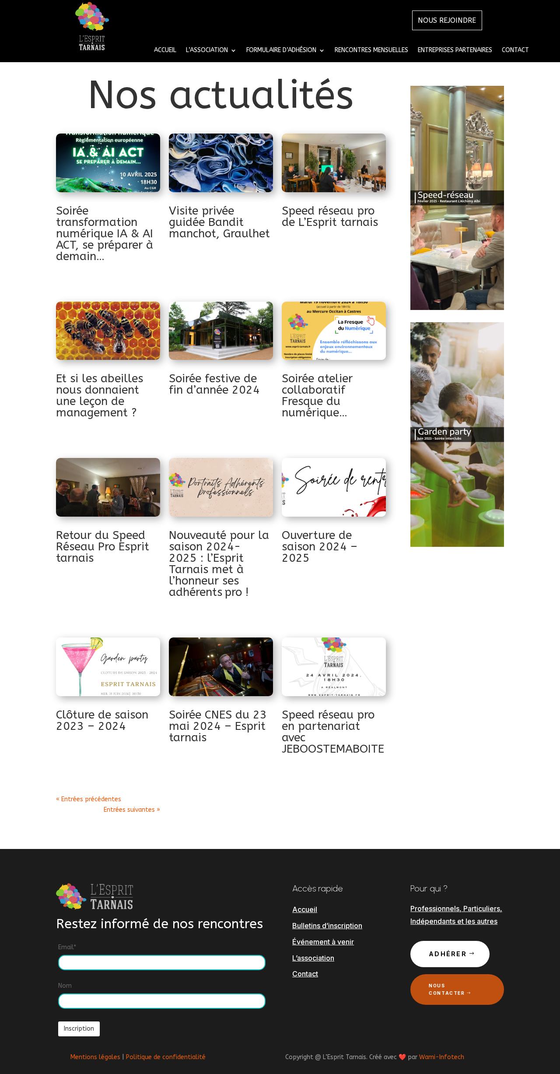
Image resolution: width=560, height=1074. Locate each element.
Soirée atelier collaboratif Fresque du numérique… (317, 395)
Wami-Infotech (441, 1057)
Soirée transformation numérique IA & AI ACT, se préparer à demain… (104, 233)
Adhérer (448, 954)
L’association (313, 958)
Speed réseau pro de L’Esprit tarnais (330, 216)
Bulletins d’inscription (327, 925)
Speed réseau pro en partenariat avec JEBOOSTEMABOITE (333, 732)
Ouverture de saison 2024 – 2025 (319, 546)
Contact (515, 50)
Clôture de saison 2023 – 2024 (102, 720)
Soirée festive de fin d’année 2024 (214, 384)
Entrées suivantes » (132, 809)
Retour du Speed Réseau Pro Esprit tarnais (102, 546)
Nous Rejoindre (447, 20)
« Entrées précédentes (88, 799)
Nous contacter (447, 989)
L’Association (207, 50)
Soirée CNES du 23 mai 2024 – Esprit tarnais (218, 726)
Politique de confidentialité (166, 1057)
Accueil (165, 50)
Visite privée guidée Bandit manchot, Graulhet (219, 222)
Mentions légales (95, 1057)
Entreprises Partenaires (455, 50)
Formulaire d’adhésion (281, 50)
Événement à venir (323, 941)
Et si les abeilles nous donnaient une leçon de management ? (99, 395)
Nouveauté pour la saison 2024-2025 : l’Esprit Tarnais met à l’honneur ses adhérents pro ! (219, 563)
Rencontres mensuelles (371, 50)
